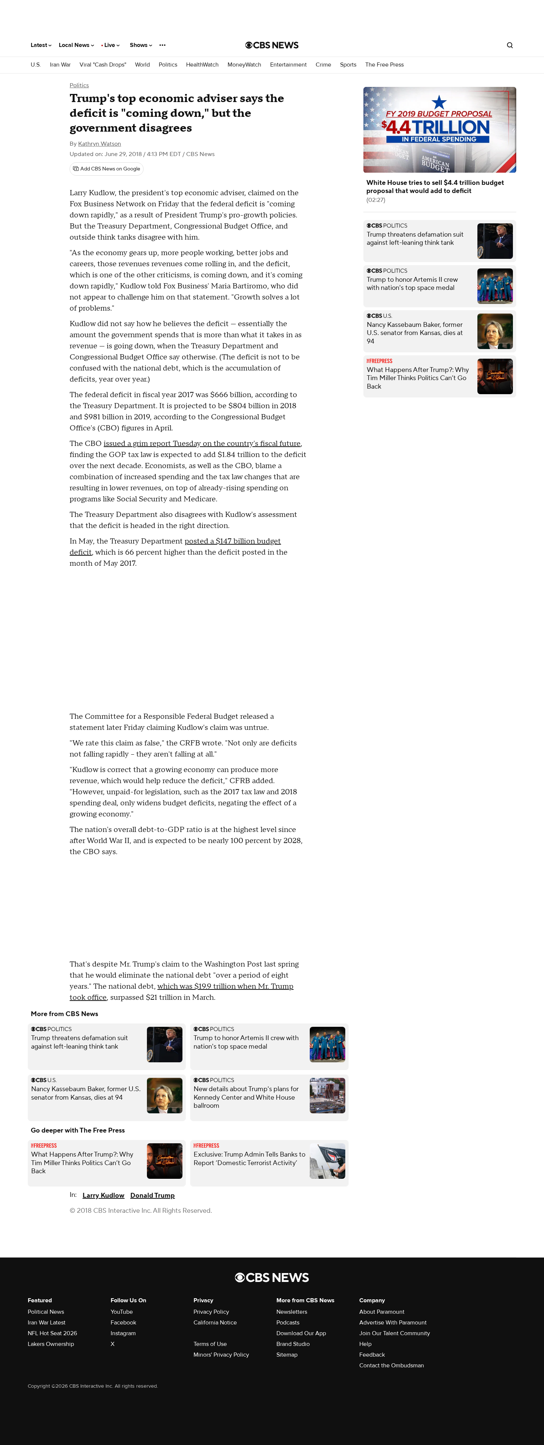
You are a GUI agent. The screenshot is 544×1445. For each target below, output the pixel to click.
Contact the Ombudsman (391, 1365)
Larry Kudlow (103, 1195)
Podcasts (287, 1323)
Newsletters (291, 1312)
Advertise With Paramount (393, 1323)
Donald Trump (152, 1195)
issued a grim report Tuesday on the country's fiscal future (202, 444)
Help (365, 1344)
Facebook (123, 1323)
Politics (168, 64)
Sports (348, 64)
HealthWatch (202, 64)
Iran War (60, 64)
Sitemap (287, 1355)
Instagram (123, 1333)
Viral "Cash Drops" (103, 64)
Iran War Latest (47, 1323)
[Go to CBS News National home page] (272, 45)
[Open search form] (510, 45)
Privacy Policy (211, 1312)
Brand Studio (293, 1344)
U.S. (36, 64)
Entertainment (288, 64)
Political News (46, 1312)
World (142, 64)
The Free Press (384, 64)
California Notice (215, 1323)
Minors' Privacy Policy (221, 1355)
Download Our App (301, 1333)
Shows (139, 45)
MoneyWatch (244, 64)
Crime (323, 64)
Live (110, 45)
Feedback (372, 1355)
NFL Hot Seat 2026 (52, 1333)
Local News (75, 45)
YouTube (122, 1312)
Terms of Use (210, 1344)
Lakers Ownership (51, 1344)
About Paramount (381, 1312)
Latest (39, 45)
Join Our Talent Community (394, 1333)
